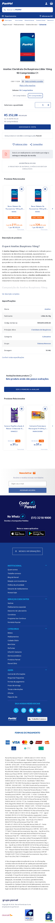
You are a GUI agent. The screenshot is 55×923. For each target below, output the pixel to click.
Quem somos (13, 569)
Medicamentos (19, 24)
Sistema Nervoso (31, 24)
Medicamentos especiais (17, 607)
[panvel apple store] (18, 533)
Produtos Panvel (14, 659)
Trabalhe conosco (14, 573)
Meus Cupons (8, 20)
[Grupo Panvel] (10, 899)
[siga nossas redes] (16, 710)
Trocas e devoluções (15, 689)
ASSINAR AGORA (27, 490)
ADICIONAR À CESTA (27, 127)
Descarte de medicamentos (18, 589)
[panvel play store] (36, 533)
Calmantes (42, 24)
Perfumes (11, 648)
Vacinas (10, 603)
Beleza (10, 633)
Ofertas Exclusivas (29, 20)
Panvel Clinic (12, 663)
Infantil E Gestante (15, 652)
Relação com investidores (17, 581)
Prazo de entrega (14, 685)
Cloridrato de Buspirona (41, 330)
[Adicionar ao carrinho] (21, 189)
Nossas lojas (12, 592)
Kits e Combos (19, 20)
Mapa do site (12, 697)
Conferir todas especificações (13, 357)
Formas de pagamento (16, 681)
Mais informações (27, 85)
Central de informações (16, 674)
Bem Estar (11, 644)
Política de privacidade (16, 585)
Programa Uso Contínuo (17, 618)
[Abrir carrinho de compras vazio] (51, 3)
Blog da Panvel (13, 577)
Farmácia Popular (14, 622)
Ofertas (10, 693)
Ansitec (48, 309)
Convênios (12, 614)
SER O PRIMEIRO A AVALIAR (27, 389)
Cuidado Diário (13, 640)
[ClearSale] (7, 914)
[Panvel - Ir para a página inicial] (22, 4)
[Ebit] (29, 914)
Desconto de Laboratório (17, 611)
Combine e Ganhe (40, 20)
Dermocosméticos (14, 656)
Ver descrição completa (10, 294)
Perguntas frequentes (16, 678)
